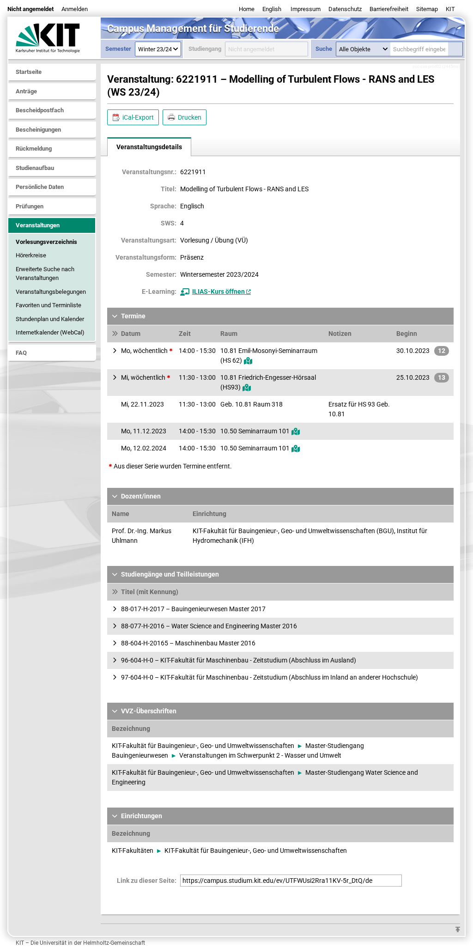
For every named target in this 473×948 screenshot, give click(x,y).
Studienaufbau (35, 167)
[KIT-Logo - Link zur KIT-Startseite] (54, 38)
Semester (118, 48)
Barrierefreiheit (389, 9)
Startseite (29, 71)
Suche (323, 48)
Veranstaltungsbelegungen (51, 291)
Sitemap (427, 9)
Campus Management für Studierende (193, 28)
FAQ (21, 352)
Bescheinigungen (38, 129)
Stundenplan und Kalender (50, 319)
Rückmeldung (34, 148)
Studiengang (204, 48)
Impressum (306, 9)
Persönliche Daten (40, 186)
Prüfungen (29, 206)
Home (247, 9)
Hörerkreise (31, 255)
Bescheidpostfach (40, 110)
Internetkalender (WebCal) (50, 332)
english (271, 9)
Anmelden (74, 9)
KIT (450, 9)
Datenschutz (345, 9)
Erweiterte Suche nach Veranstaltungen (45, 274)
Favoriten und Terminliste (48, 305)
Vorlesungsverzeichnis (46, 241)
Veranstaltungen (38, 225)
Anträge (26, 91)
